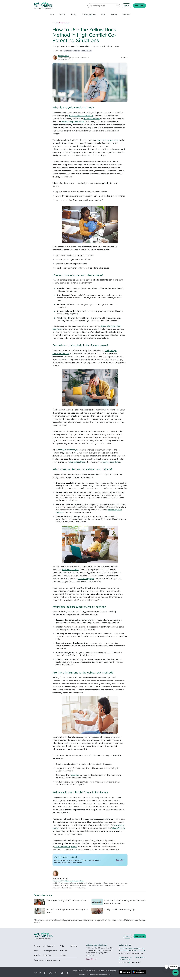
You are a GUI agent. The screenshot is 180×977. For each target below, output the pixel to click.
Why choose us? (48, 946)
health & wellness (86, 50)
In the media (47, 955)
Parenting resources (50, 951)
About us (37, 955)
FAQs (62, 946)
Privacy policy (90, 970)
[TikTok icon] (68, 973)
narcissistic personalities (73, 122)
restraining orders (70, 569)
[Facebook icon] (44, 973)
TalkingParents (118, 828)
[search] (117, 5)
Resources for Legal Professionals (48, 960)
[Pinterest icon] (56, 973)
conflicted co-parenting (107, 140)
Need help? (74, 946)
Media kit (63, 951)
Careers (63, 955)
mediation (74, 775)
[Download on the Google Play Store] (139, 972)
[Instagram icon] (62, 973)
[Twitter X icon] (50, 973)
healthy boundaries (111, 462)
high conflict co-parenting (81, 115)
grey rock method (92, 118)
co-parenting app (86, 578)
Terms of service (77, 970)
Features (37, 946)
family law (77, 50)
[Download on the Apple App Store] (125, 972)
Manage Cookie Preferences (108, 970)
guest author (68, 50)
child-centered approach (65, 846)
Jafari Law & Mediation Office (74, 881)
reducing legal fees (76, 462)
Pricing (36, 951)
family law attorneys (67, 450)
